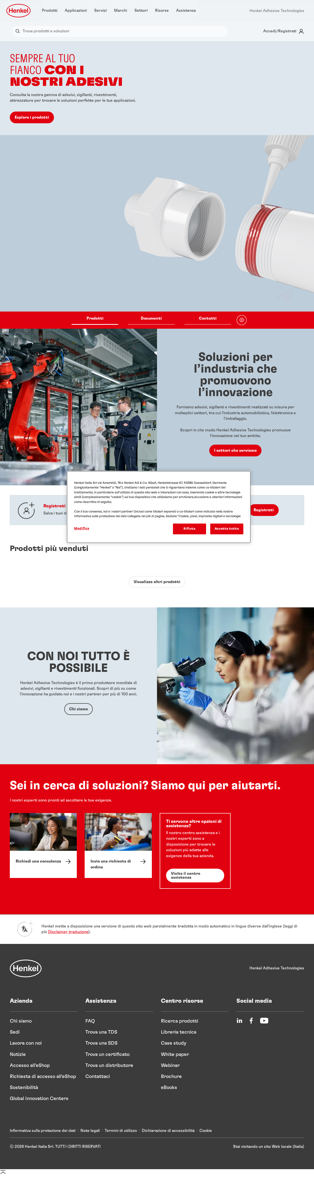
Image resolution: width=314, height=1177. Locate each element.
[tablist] (151, 320)
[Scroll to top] (3, 1174)
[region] (159, 507)
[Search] (19, 31)
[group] (157, 185)
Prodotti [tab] (95, 318)
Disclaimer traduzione (68, 932)
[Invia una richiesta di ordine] (118, 845)
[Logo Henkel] (18, 10)
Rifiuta (189, 528)
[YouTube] (264, 1021)
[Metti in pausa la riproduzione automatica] (241, 320)
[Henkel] (26, 968)
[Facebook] (251, 1021)
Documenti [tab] (151, 318)
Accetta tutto (227, 528)
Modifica (81, 528)
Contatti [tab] (208, 318)
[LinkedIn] (239, 1021)
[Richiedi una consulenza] (43, 845)
